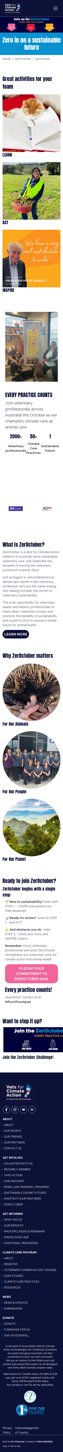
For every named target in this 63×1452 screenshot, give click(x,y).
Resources (12, 1287)
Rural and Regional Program (26, 1187)
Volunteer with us (18, 1163)
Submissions (13, 1308)
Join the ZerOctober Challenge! (28, 1057)
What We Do (13, 1219)
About (9, 1125)
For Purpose (18, 1441)
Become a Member (17, 1169)
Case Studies (13, 1275)
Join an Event (14, 1181)
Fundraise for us (17, 1329)
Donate (9, 1323)
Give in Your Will (16, 1335)
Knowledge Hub (16, 1237)
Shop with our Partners (22, 1198)
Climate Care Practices (21, 1281)
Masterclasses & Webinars (24, 1231)
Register (10, 1264)
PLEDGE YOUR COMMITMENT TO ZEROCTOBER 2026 (31, 973)
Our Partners (14, 1142)
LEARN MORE (15, 634)
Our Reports (13, 1225)
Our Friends (13, 1136)
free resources (16, 910)
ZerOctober (13, 1204)
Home (6, 58)
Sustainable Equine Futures (25, 1192)
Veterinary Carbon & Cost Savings (30, 1270)
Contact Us (13, 1148)
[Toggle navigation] (55, 8)
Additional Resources (21, 1243)
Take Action (13, 1175)
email (17, 1446)
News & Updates (16, 1302)
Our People (12, 1130)
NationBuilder (45, 1441)
